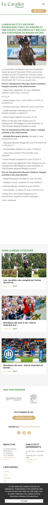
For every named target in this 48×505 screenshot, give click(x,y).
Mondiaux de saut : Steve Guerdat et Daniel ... (23, 366)
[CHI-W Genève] (34, 398)
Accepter (24, 501)
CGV (5, 481)
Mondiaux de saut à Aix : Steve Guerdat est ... (19, 323)
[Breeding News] (13, 398)
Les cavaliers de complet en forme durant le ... (22, 281)
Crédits (6, 472)
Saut (15, 286)
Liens (5, 475)
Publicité (6, 478)
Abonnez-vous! (24, 418)
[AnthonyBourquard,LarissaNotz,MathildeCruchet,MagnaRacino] (26, 50)
